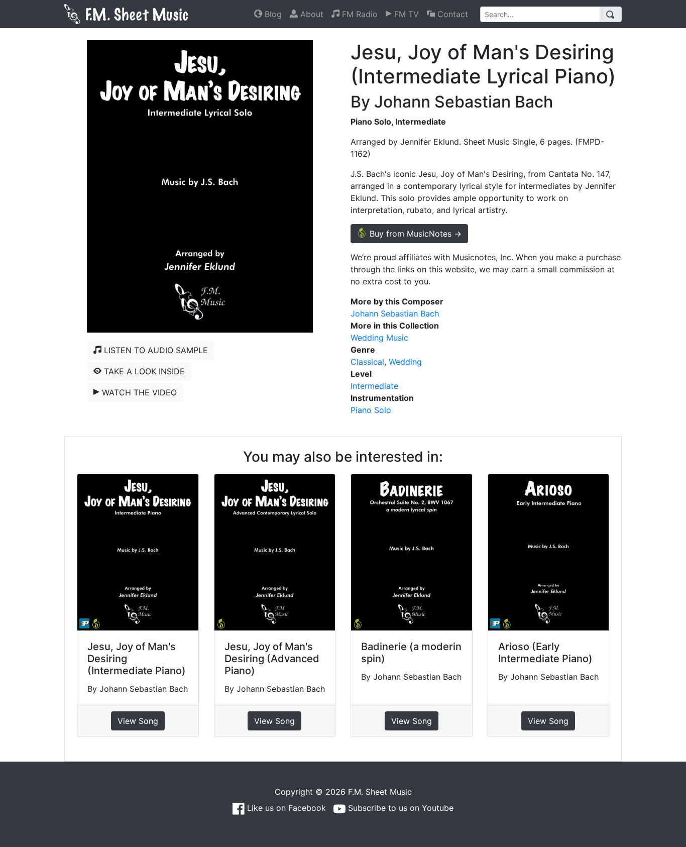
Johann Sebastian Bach (395, 313)
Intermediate (374, 386)
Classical (367, 362)
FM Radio (358, 14)
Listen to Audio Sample (154, 350)
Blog (272, 14)
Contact (451, 14)
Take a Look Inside (143, 371)
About (310, 14)
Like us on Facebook (285, 808)
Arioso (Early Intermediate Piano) (545, 653)
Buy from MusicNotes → (414, 234)
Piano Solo (371, 410)
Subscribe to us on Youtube (399, 808)
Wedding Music (379, 338)
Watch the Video (138, 392)
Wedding (405, 362)
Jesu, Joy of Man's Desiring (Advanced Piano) (271, 659)
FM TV (405, 14)
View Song (138, 721)
